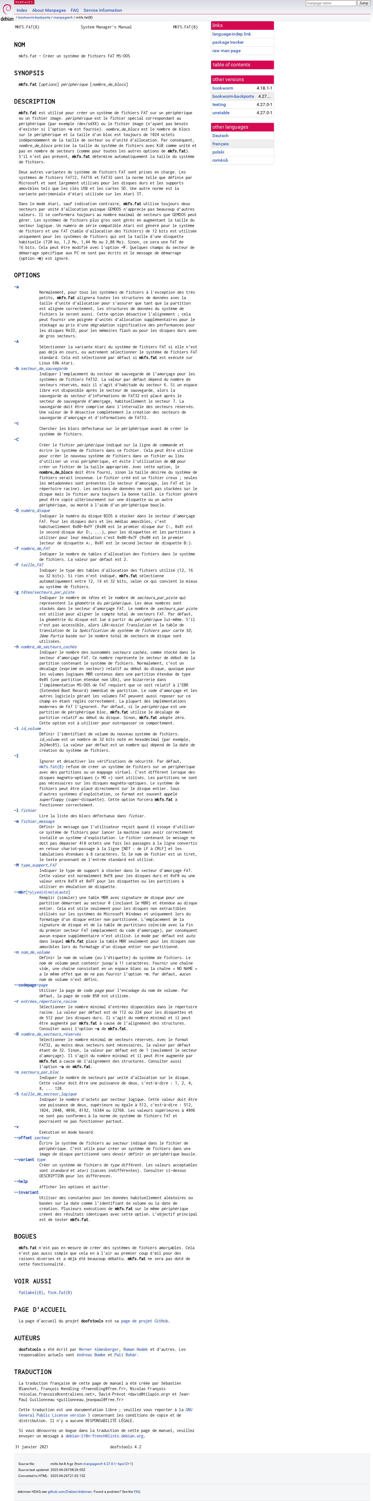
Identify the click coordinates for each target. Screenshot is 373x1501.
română (220, 160)
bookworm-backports (34, 17)
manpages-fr (63, 17)
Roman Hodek (135, 1349)
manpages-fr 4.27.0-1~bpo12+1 (107, 1464)
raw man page (226, 50)
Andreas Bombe (91, 1354)
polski (218, 152)
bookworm (222, 88)
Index (22, 10)
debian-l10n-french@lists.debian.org (104, 1436)
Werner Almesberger (99, 1349)
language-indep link (231, 34)
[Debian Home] (7, 11)
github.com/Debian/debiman (70, 1492)
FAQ (75, 10)
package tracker (228, 42)
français (220, 143)
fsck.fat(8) (60, 1292)
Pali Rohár (125, 1354)
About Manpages (49, 10)
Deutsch (220, 135)
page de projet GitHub (144, 1321)
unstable (220, 112)
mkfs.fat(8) (51, 766)
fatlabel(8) (31, 1292)
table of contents (231, 64)
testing (219, 104)
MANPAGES (24, 2)
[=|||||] (42, 892)
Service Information (103, 10)
